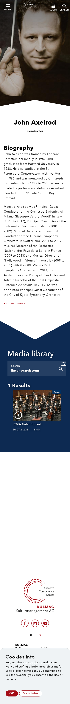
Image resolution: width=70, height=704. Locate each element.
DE (31, 635)
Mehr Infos (30, 693)
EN (39, 635)
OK (11, 693)
